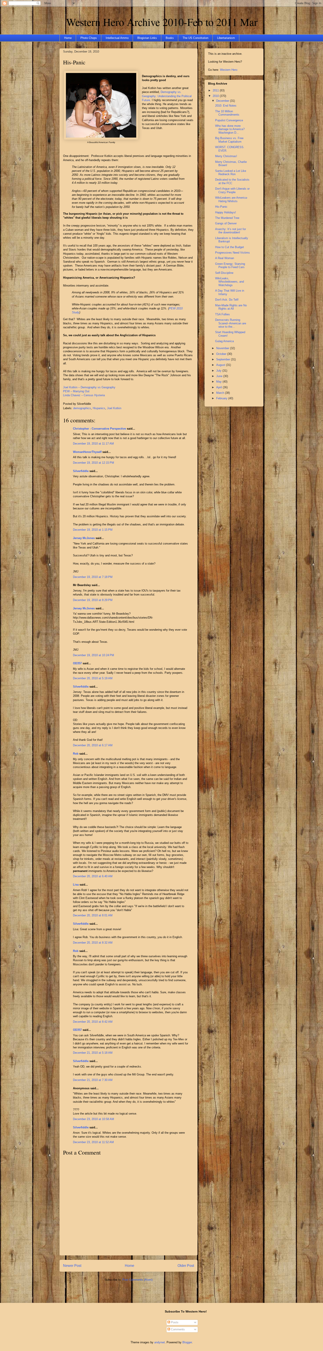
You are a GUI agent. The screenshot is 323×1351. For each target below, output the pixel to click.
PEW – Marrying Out (76, 391)
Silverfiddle (81, 471)
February (222, 398)
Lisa (76, 884)
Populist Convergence (229, 120)
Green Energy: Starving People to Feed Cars (230, 265)
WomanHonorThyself (87, 452)
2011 (216, 90)
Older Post (186, 1265)
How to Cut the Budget (229, 247)
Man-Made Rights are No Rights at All (231, 307)
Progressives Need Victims (232, 252)
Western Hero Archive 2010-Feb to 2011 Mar (162, 22)
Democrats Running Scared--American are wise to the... (230, 323)
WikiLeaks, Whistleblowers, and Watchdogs (229, 282)
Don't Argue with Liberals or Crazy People (232, 190)
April (219, 387)
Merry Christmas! (226, 156)
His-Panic (74, 62)
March (220, 392)
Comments (177, 1329)
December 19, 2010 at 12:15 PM (93, 462)
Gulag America (224, 341)
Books (170, 38)
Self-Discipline (224, 272)
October (221, 354)
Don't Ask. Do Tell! (227, 299)
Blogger (187, 1342)
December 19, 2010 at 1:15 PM (93, 529)
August (221, 365)
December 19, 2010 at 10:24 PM (93, 655)
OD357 (77, 663)
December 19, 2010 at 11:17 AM (93, 443)
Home (68, 38)
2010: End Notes (225, 105)
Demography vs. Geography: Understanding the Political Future (167, 96)
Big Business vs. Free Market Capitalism (229, 139)
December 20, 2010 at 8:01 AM (93, 915)
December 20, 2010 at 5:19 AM (93, 678)
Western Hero (228, 69)
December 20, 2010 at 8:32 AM (93, 942)
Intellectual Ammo (117, 38)
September (223, 359)
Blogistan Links (147, 38)
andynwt (159, 1342)
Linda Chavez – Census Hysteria (84, 395)
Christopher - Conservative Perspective (99, 428)
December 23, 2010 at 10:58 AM (93, 1119)
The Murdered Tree (227, 218)
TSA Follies (222, 314)
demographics (82, 408)
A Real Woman (224, 258)
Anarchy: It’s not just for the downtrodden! (230, 230)
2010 (216, 96)
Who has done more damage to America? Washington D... (230, 129)
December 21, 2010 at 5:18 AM (93, 1052)
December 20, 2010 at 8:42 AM (93, 1021)
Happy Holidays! (225, 212)
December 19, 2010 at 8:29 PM (93, 600)
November (223, 348)
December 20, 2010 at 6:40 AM (93, 876)
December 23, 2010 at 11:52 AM (93, 1142)
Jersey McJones (84, 538)
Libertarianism (226, 38)
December (223, 100)
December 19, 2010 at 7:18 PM (93, 577)
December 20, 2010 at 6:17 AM (93, 745)
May (219, 381)
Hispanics (99, 408)
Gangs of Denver (226, 223)
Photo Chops (88, 38)
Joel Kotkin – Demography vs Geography (89, 387)
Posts (174, 1322)
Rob (75, 753)
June (219, 376)
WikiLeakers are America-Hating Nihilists (231, 199)
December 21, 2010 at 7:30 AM (93, 1080)
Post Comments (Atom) (137, 1279)
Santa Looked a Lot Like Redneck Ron (230, 172)
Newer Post (72, 1265)
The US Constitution (195, 38)
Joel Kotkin (114, 408)
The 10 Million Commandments (227, 113)
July (219, 370)
